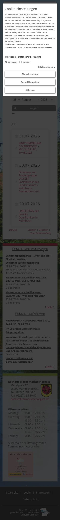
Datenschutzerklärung (29, 56)
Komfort (26, 62)
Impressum (10, 56)
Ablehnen (30, 90)
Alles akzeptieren (30, 74)
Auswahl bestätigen (30, 82)
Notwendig (13, 62)
